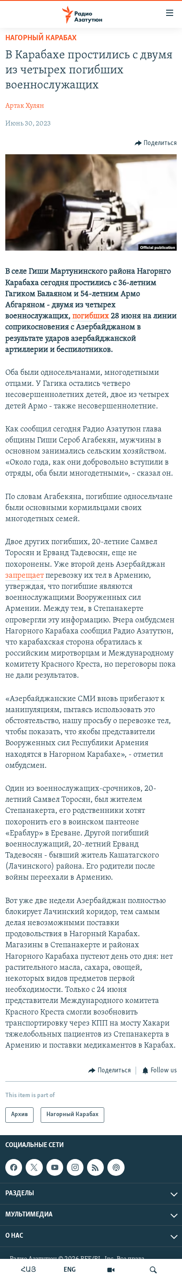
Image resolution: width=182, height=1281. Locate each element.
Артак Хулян (24, 106)
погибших (91, 316)
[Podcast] (115, 1167)
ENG (70, 1269)
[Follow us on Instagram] (75, 1167)
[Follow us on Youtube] (54, 1167)
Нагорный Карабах (40, 38)
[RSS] (95, 1167)
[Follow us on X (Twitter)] (34, 1167)
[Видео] (111, 1270)
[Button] (156, 143)
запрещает (24, 576)
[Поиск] (153, 1270)
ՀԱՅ (28, 1269)
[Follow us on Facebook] (13, 1167)
